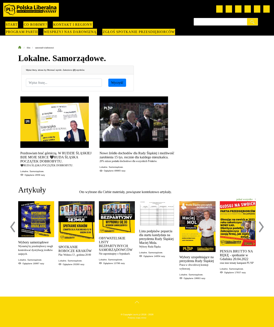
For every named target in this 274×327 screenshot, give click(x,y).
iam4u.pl (137, 314)
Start (12, 24)
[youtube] (219, 9)
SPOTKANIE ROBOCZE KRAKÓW (75, 249)
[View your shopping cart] (257, 9)
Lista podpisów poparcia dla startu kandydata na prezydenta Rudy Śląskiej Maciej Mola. (156, 236)
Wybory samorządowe (33, 242)
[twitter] (247, 9)
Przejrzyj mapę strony (137, 317)
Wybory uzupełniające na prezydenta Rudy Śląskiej (196, 259)
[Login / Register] (266, 9)
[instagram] (238, 9)
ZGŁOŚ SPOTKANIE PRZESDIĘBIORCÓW (139, 32)
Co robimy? (35, 24)
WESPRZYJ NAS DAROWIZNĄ (70, 32)
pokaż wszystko (244, 199)
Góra (137, 306)
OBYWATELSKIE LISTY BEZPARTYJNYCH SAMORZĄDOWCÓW (116, 244)
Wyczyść (117, 82)
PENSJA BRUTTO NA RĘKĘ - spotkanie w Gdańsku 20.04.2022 (236, 255)
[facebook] (229, 9)
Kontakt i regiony (72, 24)
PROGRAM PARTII (22, 32)
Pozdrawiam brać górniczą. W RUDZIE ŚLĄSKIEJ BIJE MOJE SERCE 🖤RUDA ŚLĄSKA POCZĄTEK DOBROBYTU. (55, 157)
